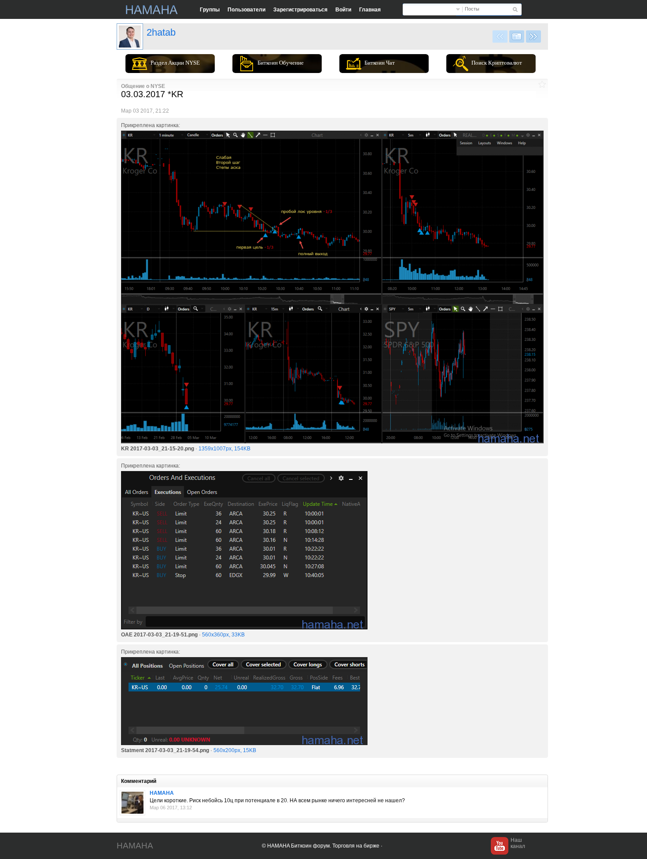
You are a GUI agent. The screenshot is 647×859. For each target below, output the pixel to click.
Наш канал (518, 843)
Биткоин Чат (379, 62)
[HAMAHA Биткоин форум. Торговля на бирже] (152, 9)
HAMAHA (162, 793)
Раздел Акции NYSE (175, 62)
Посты (472, 8)
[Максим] (132, 802)
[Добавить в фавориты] (542, 84)
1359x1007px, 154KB (224, 449)
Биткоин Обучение (280, 62)
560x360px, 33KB (223, 635)
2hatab (161, 32)
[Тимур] (130, 36)
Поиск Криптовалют (496, 62)
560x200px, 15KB (234, 750)
